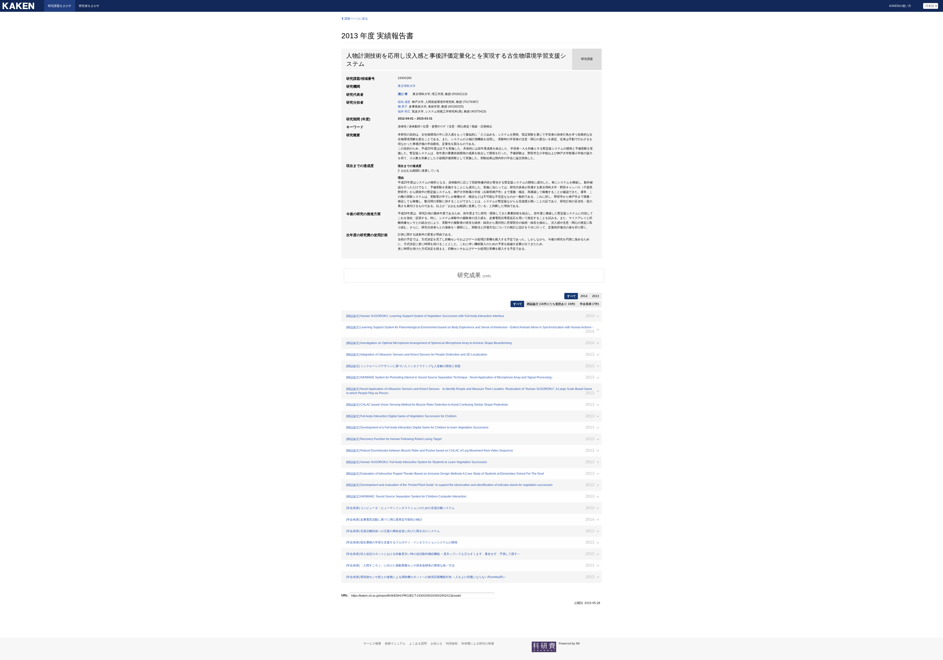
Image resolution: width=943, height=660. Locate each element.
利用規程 (452, 643)
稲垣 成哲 (404, 102)
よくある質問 (418, 643)
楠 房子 (402, 106)
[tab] (474, 275)
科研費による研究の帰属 (477, 643)
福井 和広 (404, 111)
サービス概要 (372, 643)
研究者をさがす (89, 6)
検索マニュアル (395, 643)
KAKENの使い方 (900, 6)
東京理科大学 (407, 86)
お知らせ (436, 643)
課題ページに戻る (356, 18)
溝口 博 (402, 94)
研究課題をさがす (59, 6)
